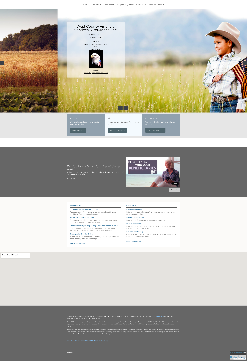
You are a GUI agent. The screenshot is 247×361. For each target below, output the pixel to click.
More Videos (71, 178)
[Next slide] (245, 63)
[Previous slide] (2, 63)
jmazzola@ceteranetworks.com (96, 73)
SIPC (162, 316)
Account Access (155, 5)
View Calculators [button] (154, 130)
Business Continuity (101, 341)
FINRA (158, 316)
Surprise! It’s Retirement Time (82, 217)
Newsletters (75, 205)
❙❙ (125, 108)
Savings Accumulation (135, 217)
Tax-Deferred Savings (134, 232)
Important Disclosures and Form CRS (80, 341)
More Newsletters (77, 243)
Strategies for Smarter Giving (81, 234)
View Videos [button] (77, 130)
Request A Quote (124, 5)
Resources (108, 5)
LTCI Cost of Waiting (134, 209)
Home (86, 5)
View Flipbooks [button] (116, 130)
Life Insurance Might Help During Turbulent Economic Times (94, 226)
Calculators (132, 205)
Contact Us (141, 5)
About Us (95, 5)
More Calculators (133, 241)
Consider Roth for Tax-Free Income (84, 209)
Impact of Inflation (133, 224)
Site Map (70, 352)
